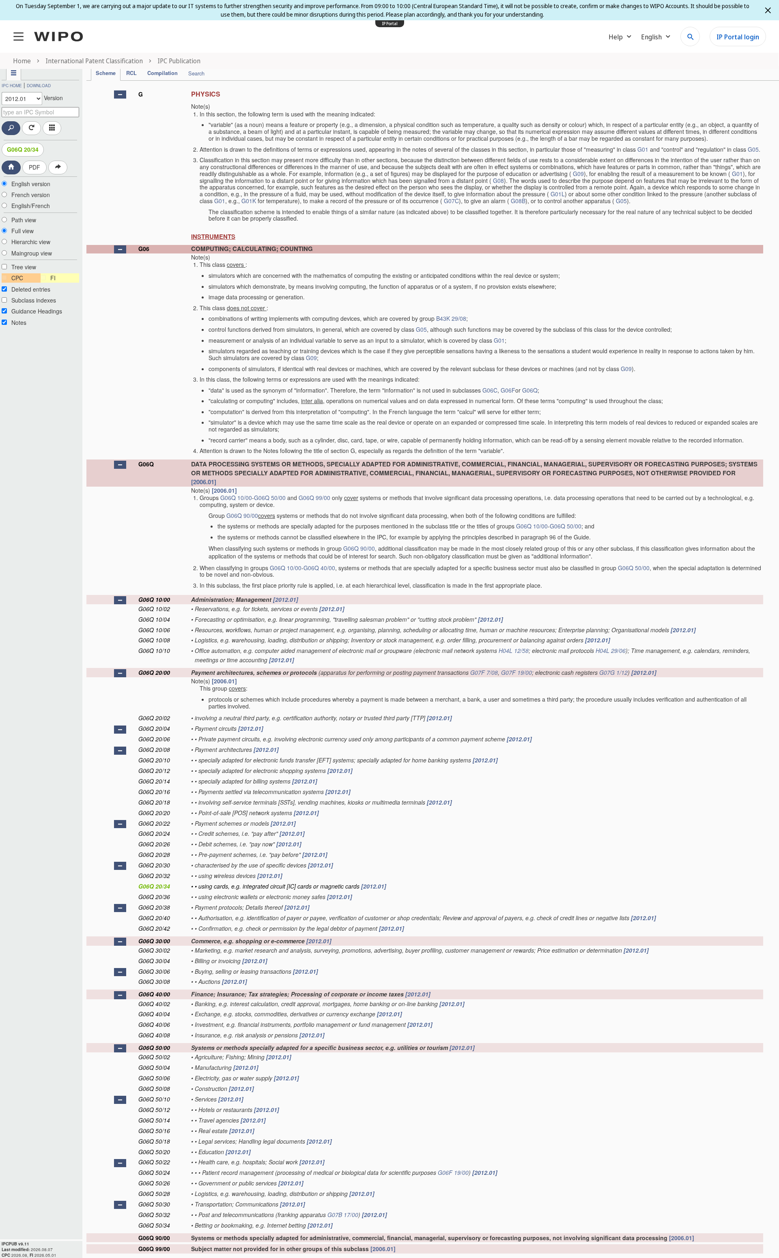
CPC (17, 278)
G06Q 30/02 (154, 950)
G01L (558, 194)
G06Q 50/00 (270, 498)
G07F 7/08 (484, 672)
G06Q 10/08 (154, 640)
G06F (508, 390)
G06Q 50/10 (154, 1099)
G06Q (530, 390)
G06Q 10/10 (154, 650)
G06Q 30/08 (154, 981)
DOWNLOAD (39, 85)
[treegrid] (424, 670)
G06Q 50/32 (154, 1215)
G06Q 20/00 (154, 672)
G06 (143, 249)
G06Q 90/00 (242, 515)
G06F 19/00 (453, 1172)
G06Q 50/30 (154, 1204)
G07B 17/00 (342, 1215)
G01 (642, 149)
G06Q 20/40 (154, 918)
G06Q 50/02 (154, 1057)
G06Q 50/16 (154, 1131)
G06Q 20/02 (154, 718)
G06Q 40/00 (319, 568)
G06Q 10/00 (236, 498)
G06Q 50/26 (154, 1183)
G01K (248, 201)
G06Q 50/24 (154, 1172)
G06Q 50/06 (154, 1078)
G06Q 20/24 (154, 833)
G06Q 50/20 (154, 1152)
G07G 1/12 (613, 672)
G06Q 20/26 (154, 844)
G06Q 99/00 (314, 498)
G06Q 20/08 (154, 749)
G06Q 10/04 (154, 619)
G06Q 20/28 (154, 854)
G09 (578, 174)
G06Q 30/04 (154, 961)
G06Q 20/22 (154, 823)
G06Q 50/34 (154, 1225)
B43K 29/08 (451, 318)
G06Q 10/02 (154, 609)
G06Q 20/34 (23, 149)
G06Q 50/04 (154, 1067)
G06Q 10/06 (154, 630)
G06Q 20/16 (154, 792)
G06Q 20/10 (154, 760)
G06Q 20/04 (154, 728)
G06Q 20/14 (154, 781)
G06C (489, 390)
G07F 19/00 (516, 672)
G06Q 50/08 (154, 1088)
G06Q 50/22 (154, 1162)
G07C (451, 201)
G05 (753, 149)
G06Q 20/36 (154, 897)
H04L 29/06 (611, 650)
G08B (518, 201)
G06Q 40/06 (154, 1024)
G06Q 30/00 (154, 941)
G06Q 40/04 (154, 1014)
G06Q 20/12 (154, 770)
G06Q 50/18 (154, 1141)
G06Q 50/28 (154, 1193)
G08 (498, 180)
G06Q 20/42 (154, 928)
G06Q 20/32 (154, 876)
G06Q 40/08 (154, 1035)
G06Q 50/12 (154, 1110)
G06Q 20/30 (154, 865)
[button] (120, 94)
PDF (34, 167)
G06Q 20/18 (154, 802)
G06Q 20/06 (154, 739)
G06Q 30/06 (154, 971)
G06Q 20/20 (154, 813)
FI (53, 278)
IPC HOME (12, 85)
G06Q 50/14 (154, 1120)
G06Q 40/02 (154, 1004)
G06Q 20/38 (154, 907)
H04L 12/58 (514, 650)
